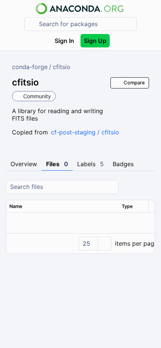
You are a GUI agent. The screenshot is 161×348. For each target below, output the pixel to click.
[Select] (104, 243)
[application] (80, 243)
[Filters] (148, 187)
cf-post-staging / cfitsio (85, 132)
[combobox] (85, 24)
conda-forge (30, 67)
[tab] (24, 164)
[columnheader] (62, 206)
